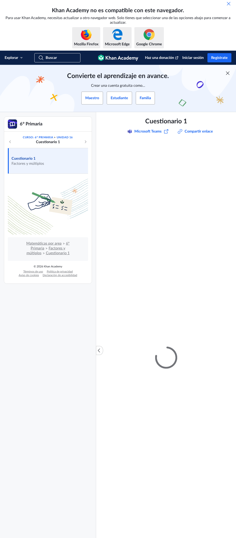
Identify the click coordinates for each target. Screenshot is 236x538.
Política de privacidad (60, 271)
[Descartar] (228, 3)
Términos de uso (33, 271)
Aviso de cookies (29, 275)
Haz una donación (159, 58)
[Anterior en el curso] (10, 142)
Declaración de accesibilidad (60, 275)
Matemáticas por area (44, 243)
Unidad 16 (65, 137)
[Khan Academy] (118, 58)
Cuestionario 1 (23, 158)
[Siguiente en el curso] (85, 142)
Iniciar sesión (193, 58)
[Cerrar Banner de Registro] (227, 73)
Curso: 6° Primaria (38, 137)
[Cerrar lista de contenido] (99, 350)
